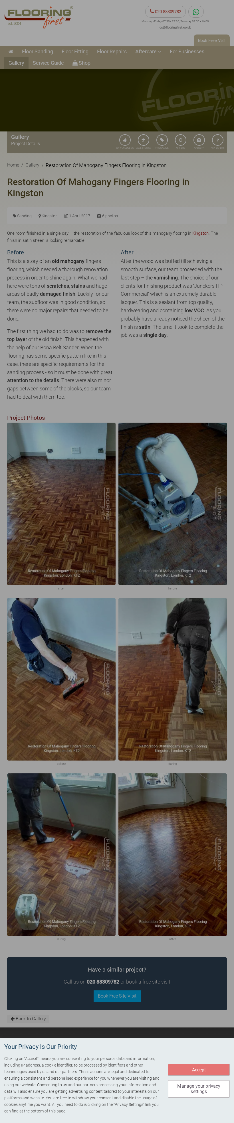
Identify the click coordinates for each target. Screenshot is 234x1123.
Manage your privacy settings (198, 1088)
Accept (199, 1070)
